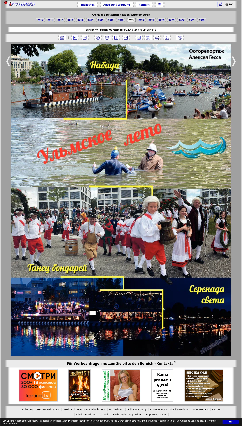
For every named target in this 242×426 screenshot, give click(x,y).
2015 (90, 20)
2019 (131, 20)
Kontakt (144, 4)
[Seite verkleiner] (107, 37)
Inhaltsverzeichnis (86, 414)
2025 (191, 20)
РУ (231, 4)
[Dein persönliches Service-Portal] (221, 4)
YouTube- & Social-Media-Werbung (169, 409)
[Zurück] (75, 37)
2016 (100, 20)
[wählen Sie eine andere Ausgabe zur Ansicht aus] (62, 37)
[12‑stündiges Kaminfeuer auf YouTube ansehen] (79, 385)
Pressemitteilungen (48, 409)
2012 (60, 20)
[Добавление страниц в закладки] (180, 37)
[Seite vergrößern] (98, 37)
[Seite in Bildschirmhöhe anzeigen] (116, 37)
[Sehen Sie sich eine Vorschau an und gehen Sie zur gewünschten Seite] (139, 37)
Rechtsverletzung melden (127, 414)
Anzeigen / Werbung (116, 4)
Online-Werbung (136, 409)
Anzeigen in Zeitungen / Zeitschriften (84, 409)
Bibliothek (88, 4)
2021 (151, 20)
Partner (216, 409)
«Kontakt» (164, 363)
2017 (110, 20)
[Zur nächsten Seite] (85, 37)
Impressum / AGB (156, 414)
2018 (120, 20)
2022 (161, 20)
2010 (40, 20)
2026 (201, 20)
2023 (171, 20)
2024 (181, 20)
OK (230, 421)
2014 (80, 20)
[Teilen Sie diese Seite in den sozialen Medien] (167, 37)
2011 (50, 20)
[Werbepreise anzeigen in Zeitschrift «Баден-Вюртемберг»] (148, 37)
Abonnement (200, 409)
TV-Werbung (116, 409)
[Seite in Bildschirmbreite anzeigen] (126, 37)
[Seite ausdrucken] (157, 37)
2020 (141, 20)
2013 (70, 20)
